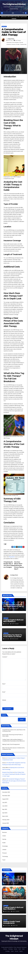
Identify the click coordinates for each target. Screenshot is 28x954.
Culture (4, 835)
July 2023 (4, 802)
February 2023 (5, 819)
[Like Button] (5, 544)
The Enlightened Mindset (14, 4)
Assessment (9, 42)
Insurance (13, 44)
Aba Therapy (18, 40)
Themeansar (23, 947)
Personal (4, 853)
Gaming (4, 839)
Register (21, 951)
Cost (13, 42)
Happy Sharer (11, 38)
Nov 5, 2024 (7, 883)
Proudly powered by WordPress (7, 947)
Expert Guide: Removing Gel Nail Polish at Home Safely (12, 894)
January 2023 (5, 823)
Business (4, 832)
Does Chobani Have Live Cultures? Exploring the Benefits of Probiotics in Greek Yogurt (13, 774)
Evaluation (16, 42)
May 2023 (4, 809)
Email (4, 692)
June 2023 (4, 805)
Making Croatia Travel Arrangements (11, 744)
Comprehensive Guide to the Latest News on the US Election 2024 (13, 606)
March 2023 (5, 816)
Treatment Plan (23, 44)
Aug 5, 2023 (7, 911)
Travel (3, 859)
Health (3, 842)
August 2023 (5, 799)
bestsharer (14, 608)
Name (4, 683)
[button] (23, 13)
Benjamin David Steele (7, 772)
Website (4, 700)
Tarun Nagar (15, 638)
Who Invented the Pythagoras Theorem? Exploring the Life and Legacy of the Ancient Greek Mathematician (14, 780)
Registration (12, 556)
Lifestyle (4, 849)
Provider (18, 44)
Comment (4, 656)
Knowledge (4, 26)
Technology (5, 856)
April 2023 (4, 812)
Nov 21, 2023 (7, 897)
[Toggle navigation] (13, 13)
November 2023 (6, 795)
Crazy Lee (15, 897)
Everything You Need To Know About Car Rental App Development (12, 636)
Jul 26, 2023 (7, 925)
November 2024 (6, 792)
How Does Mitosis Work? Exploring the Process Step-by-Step (19, 565)
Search (4, 715)
